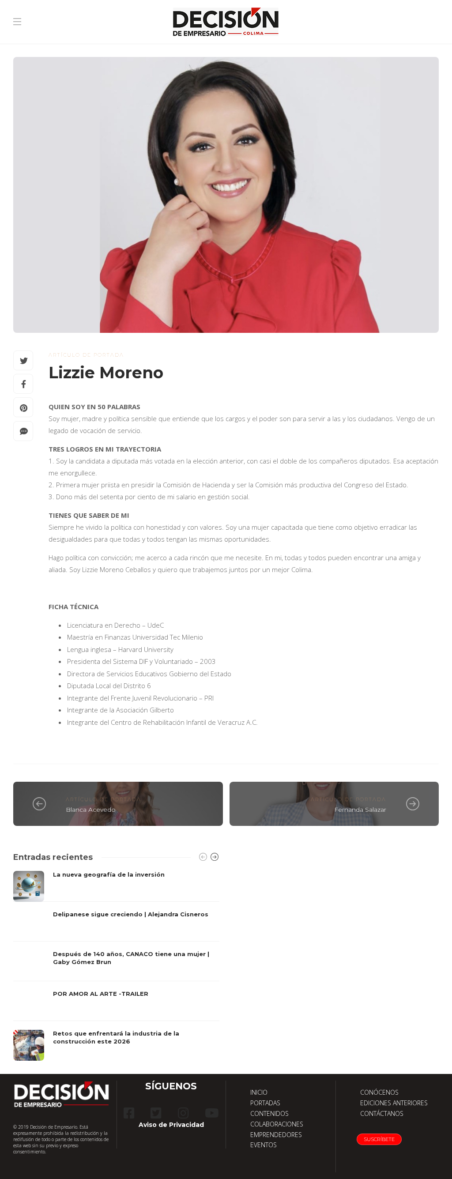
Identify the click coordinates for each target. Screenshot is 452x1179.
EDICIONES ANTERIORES (394, 1103)
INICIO (258, 1092)
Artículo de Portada (86, 355)
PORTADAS (265, 1103)
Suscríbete (379, 1139)
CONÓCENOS (379, 1092)
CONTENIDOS (269, 1113)
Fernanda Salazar (360, 810)
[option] (116, 966)
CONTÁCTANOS (381, 1113)
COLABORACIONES (276, 1124)
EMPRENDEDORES (276, 1134)
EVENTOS (263, 1145)
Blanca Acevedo (91, 810)
